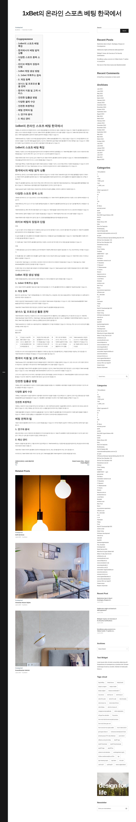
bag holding (101, 682)
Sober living (100, 313)
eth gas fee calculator (103, 715)
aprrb (98, 210)
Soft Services (19, 535)
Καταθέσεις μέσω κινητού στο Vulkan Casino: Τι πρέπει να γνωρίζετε (106, 630)
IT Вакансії (100, 265)
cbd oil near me (102, 703)
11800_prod (100, 181)
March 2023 (100, 139)
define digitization (118, 711)
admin (18, 29)
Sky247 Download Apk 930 (104, 308)
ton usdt (121, 760)
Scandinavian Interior (22, 670)
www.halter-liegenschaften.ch (105, 351)
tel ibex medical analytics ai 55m (106, 756)
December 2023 (101, 125)
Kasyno (99, 272)
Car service (101, 694)
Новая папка (100, 365)
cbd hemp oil (119, 694)
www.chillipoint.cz (102, 342)
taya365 (99, 322)
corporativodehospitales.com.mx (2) (107, 233)
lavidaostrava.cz (101, 276)
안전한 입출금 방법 (27, 97)
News (98, 288)
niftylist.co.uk (100, 292)
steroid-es (100, 317)
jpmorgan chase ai (103, 731)
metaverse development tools (118, 731)
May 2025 (100, 93)
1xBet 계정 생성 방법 (28, 71)
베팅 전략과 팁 (25, 110)
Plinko (99, 303)
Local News (100, 279)
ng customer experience (103, 290)
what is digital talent (121, 764)
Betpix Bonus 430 (102, 222)
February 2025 (101, 100)
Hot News (100, 258)
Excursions (115, 715)
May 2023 (100, 134)
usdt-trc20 (101, 764)
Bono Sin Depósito (102, 226)
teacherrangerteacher (103, 324)
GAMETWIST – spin (102, 253)
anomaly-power (101, 208)
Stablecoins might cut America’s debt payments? (110, 50)
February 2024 (101, 121)
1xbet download (63, 183)
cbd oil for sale (112, 699)
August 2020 (100, 159)
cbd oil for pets (102, 699)
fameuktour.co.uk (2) (102, 244)
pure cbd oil (121, 735)
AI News (99, 206)
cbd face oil (110, 694)
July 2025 (100, 89)
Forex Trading (101, 249)
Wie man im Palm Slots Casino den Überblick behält (111, 65)
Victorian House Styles (23, 602)
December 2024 (101, 105)
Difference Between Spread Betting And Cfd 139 (110, 238)
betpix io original (102, 686)
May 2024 (100, 116)
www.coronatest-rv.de (103, 344)
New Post (100, 285)
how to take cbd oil (121, 727)
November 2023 (101, 127)
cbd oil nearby (122, 699)
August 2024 (100, 114)
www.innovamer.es (102, 354)
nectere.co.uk (100, 283)
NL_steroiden (101, 294)
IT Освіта (99, 269)
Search (99, 27)
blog (98, 224)
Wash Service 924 (102, 331)
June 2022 (100, 146)
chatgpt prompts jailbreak (104, 711)
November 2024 (101, 107)
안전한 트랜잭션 (26, 106)
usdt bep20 (109, 764)
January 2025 (101, 102)
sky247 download (102, 744)
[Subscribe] (126, 808)
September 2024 (101, 111)
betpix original (101, 690)
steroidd (99, 319)
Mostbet (99, 281)
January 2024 (101, 123)
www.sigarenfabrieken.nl (104, 358)
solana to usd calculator (104, 752)
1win (98, 183)
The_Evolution (101, 326)
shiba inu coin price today (104, 740)
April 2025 (100, 96)
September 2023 (101, 132)
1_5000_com (100, 185)
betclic (99, 217)
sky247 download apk (115, 744)
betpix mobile (113, 686)
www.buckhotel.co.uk (103, 340)
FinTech (99, 247)
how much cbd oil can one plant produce (108, 719)
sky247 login (101, 748)
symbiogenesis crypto (118, 752)
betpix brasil (120, 682)
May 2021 (100, 157)
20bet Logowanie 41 (102, 190)
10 (98, 176)
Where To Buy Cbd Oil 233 (104, 335)
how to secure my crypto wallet (106, 727)
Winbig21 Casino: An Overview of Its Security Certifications (107, 619)
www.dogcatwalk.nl (102, 347)
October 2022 (101, 141)
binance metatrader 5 (114, 690)
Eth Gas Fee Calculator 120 (104, 240)
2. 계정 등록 (24, 79)
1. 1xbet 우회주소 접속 (29, 75)
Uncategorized (101, 328)
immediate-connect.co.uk (104, 260)
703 (98, 201)
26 (98, 194)
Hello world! (116, 77)
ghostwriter (100, 256)
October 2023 (101, 130)
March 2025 (100, 98)
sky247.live (110, 748)
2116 (98, 192)
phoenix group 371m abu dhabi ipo (106, 735)
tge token (113, 760)
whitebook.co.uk (101, 338)
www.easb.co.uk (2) (102, 349)
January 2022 (101, 148)
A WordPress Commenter (104, 77)
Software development (103, 315)
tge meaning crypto (103, 760)
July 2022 (100, 143)
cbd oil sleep (101, 707)
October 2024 (101, 109)
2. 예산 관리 (24, 118)
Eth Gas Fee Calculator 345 (104, 242)
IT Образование (101, 267)
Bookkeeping (100, 228)
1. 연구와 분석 (25, 114)
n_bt (98, 297)
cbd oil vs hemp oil (112, 707)
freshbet (99, 251)
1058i (98, 178)
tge (118, 756)
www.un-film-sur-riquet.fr (104, 363)
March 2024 (100, 118)
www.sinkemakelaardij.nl (103, 360)
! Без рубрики (101, 172)
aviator (99, 213)
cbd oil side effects (114, 703)
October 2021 (101, 150)
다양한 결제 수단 (26, 101)
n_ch (98, 299)
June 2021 (100, 155)
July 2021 (100, 152)
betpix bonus (110, 682)
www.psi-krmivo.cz (102, 356)
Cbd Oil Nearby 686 (102, 231)
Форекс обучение (102, 367)
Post (98, 306)
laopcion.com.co (101, 274)
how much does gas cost (104, 723)
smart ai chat (100, 310)
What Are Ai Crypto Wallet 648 (105, 333)
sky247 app (117, 740)
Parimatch (100, 301)
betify (98, 219)
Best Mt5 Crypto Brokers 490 (105, 215)
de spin (99, 235)
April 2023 (100, 136)
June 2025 (100, 91)
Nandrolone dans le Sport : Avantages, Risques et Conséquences (105, 599)
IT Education (100, 263)
